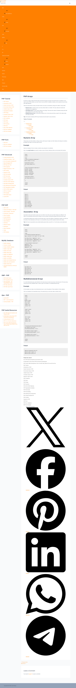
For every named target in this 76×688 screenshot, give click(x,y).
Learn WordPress (8, 13)
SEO (3, 79)
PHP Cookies (6, 170)
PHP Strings (6, 112)
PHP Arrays (6, 121)
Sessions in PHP (7, 172)
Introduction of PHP (7, 103)
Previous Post (24, 662)
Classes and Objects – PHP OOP (10, 209)
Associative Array (29, 127)
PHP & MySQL (6, 192)
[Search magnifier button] (69, 3)
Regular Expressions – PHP (9, 168)
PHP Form (6, 125)
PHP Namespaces (7, 219)
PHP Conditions (7, 118)
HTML (3, 16)
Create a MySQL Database (9, 246)
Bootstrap (7, 31)
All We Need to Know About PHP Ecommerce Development (35, 361)
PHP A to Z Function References (10, 320)
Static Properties (7, 228)
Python (3, 73)
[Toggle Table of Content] (24, 121)
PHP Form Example (7, 131)
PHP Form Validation (8, 129)
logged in (30, 673)
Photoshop (4, 76)
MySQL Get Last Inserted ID (9, 261)
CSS (3, 25)
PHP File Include (7, 176)
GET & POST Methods (8, 127)
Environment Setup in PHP (9, 107)
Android (3, 70)
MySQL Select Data (7, 252)
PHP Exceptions (7, 166)
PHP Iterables (6, 232)
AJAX (3, 34)
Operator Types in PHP (8, 116)
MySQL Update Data (8, 256)
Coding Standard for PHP (9, 157)
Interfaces (6, 222)
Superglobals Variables (8, 110)
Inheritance (6, 226)
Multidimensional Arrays (30, 131)
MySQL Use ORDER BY (8, 254)
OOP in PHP (6, 207)
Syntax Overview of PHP (8, 105)
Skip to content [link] (3, 0)
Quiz (3, 89)
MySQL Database (7, 243)
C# (2, 52)
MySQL (3, 37)
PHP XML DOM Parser (8, 284)
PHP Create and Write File (29, 395)
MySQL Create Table (8, 248)
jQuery (6, 61)
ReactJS (6, 64)
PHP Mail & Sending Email (9, 183)
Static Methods (7, 220)
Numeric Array (29, 123)
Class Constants (7, 215)
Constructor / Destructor (8, 213)
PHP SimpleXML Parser (8, 279)
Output (32, 126)
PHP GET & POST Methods (9, 181)
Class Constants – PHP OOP (9, 211)
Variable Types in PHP (8, 108)
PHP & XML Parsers (7, 194)
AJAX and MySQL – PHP (8, 301)
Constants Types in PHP (8, 114)
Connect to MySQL (7, 245)
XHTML (6, 22)
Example (30, 125)
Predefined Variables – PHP (9, 159)
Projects (3, 83)
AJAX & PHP (6, 196)
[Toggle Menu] (7, 10)
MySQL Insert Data (7, 250)
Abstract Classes (7, 224)
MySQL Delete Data (7, 263)
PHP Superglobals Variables (9, 187)
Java (3, 67)
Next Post (23, 663)
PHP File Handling (7, 174)
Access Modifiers (7, 217)
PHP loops (6, 120)
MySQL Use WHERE (7, 258)
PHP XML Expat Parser (8, 286)
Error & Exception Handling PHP (10, 161)
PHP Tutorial (6, 101)
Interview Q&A (4, 86)
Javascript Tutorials (5, 55)
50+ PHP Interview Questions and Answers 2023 (33, 359)
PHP (3, 7)
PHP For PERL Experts (8, 189)
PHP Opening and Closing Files (10, 185)
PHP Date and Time (7, 164)
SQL (6, 43)
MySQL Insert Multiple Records (10, 260)
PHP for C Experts (7, 177)
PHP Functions (6, 123)
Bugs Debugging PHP (8, 163)
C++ (3, 49)
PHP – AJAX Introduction (8, 299)
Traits (5, 230)
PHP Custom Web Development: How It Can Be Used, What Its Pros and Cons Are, (10, 324)
